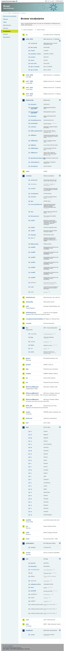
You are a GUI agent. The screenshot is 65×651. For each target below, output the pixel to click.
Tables (5, 22)
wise (27, 624)
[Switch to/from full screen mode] (53, 1)
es (31, 460)
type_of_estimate (35, 66)
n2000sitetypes (34, 148)
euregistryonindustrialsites (34, 319)
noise (27, 539)
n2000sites (33, 145)
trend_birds (34, 63)
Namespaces (6, 37)
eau (31, 573)
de (31, 447)
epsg (32, 211)
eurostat (28, 323)
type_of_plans (34, 69)
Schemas (5, 28)
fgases (28, 358)
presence (33, 57)
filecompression (35, 216)
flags (32, 337)
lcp (27, 526)
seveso (28, 552)
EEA (10, 1)
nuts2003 (33, 247)
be (31, 434)
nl (31, 492)
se (31, 505)
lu (31, 482)
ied (27, 382)
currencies (33, 196)
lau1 (27, 423)
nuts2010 (33, 257)
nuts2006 (33, 252)
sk (31, 511)
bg (31, 438)
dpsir (32, 201)
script (32, 287)
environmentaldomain (36, 204)
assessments (34, 180)
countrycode (34, 43)
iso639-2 (33, 220)
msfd (27, 532)
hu (31, 470)
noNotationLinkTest (36, 584)
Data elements (7, 25)
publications (30, 543)
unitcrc (32, 352)
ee (31, 454)
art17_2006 (29, 81)
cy (31, 441)
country (33, 634)
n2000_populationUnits (37, 131)
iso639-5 (33, 230)
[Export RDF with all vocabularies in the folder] (59, 41)
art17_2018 (29, 94)
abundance (33, 104)
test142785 (33, 591)
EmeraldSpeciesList (36, 120)
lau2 (27, 427)
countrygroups (34, 193)
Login (48, 1)
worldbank (29, 630)
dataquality (33, 116)
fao (27, 328)
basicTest (33, 563)
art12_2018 (29, 75)
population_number (36, 53)
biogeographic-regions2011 (35, 112)
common (29, 176)
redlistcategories (35, 162)
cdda (27, 171)
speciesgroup (34, 166)
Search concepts (41, 29)
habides (28, 373)
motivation (33, 126)
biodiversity (29, 100)
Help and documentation (9, 16)
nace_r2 (33, 238)
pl (31, 495)
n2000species (34, 152)
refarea (32, 345)
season (32, 60)
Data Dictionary (16, 13)
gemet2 (28, 364)
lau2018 (28, 520)
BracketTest (34, 566)
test (27, 559)
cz (31, 444)
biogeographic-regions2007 (35, 108)
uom (27, 619)
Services (5, 34)
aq (27, 34)
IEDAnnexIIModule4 (32, 399)
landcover (29, 418)
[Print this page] (51, 1)
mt (31, 489)
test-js (32, 587)
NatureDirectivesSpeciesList (37, 158)
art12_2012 (29, 39)
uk (31, 514)
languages (33, 234)
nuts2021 (33, 272)
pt (31, 498)
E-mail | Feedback (8, 646)
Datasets (5, 19)
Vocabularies (7, 31)
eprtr (27, 306)
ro (31, 502)
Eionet (9, 13)
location (33, 50)
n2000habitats (34, 140)
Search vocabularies (28, 29)
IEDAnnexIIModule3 (32, 393)
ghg (27, 369)
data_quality (34, 47)
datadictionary (30, 297)
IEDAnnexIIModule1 (32, 387)
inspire (28, 412)
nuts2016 (33, 267)
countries (33, 188)
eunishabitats (34, 123)
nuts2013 (33, 262)
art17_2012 (29, 87)
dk (31, 450)
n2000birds (33, 135)
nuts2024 (33, 277)
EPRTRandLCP (31, 312)
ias (27, 378)
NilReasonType (34, 244)
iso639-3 (33, 227)
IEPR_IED (29, 405)
